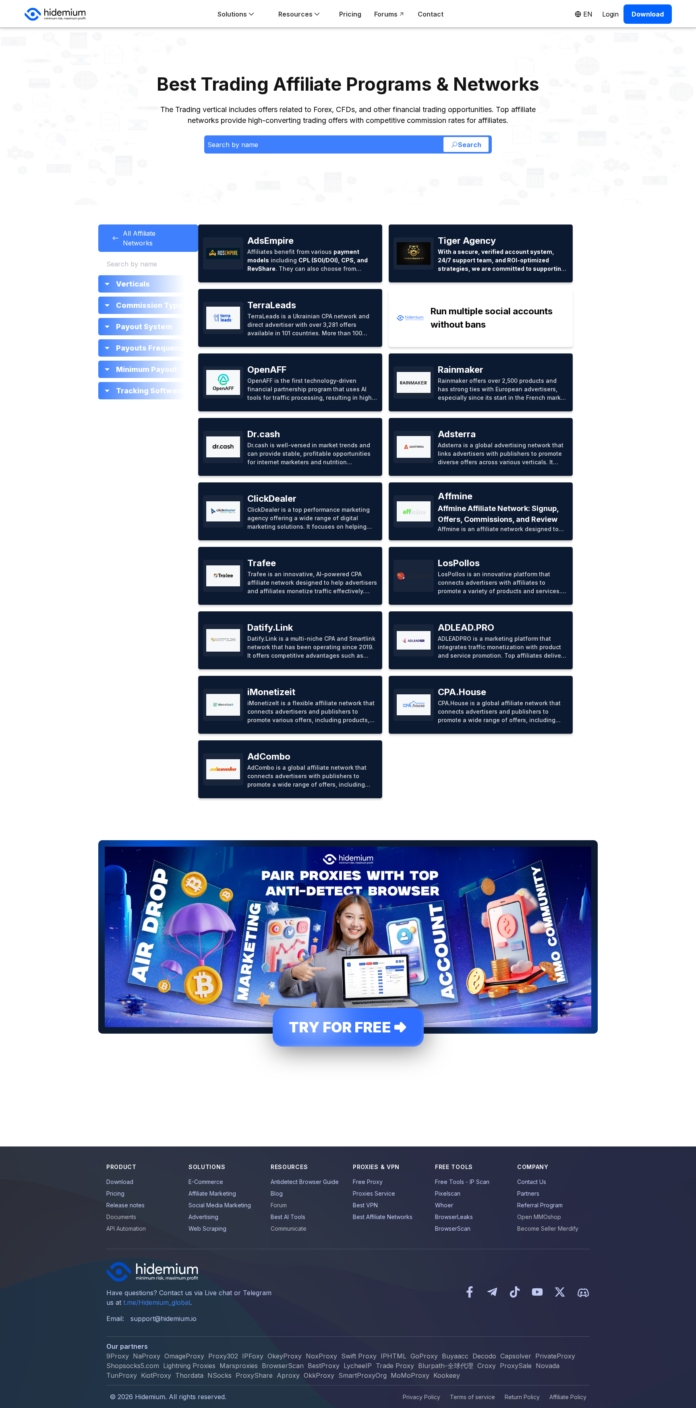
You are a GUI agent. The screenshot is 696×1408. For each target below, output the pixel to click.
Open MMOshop (539, 1216)
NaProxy (146, 1356)
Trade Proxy (395, 1366)
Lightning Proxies (189, 1366)
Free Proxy (368, 1181)
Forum (279, 1205)
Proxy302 (223, 1356)
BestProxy (324, 1366)
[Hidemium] (55, 14)
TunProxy (121, 1375)
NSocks (219, 1375)
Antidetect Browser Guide (305, 1181)
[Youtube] (537, 1292)
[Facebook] (469, 1292)
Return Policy (522, 1396)
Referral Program (540, 1205)
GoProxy (424, 1356)
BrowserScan (452, 1228)
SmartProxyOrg (362, 1375)
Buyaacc (455, 1356)
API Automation (126, 1228)
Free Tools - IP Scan (462, 1181)
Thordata (189, 1375)
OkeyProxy (284, 1356)
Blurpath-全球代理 (445, 1366)
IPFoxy (252, 1356)
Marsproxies (239, 1366)
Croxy (486, 1366)
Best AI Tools (288, 1216)
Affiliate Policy (567, 1396)
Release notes (125, 1205)
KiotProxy (156, 1375)
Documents (121, 1216)
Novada (547, 1366)
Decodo (484, 1356)
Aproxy (288, 1375)
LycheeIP (358, 1366)
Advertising (203, 1216)
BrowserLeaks (454, 1216)
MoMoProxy (410, 1375)
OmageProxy (184, 1356)
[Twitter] (560, 1292)
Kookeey (446, 1375)
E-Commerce (205, 1181)
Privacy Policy (421, 1396)
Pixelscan (447, 1193)
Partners (528, 1193)
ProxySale (516, 1366)
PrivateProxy (555, 1356)
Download (119, 1181)
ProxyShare (254, 1375)
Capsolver (515, 1356)
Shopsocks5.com (132, 1366)
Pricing (115, 1193)
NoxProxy (321, 1356)
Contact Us (531, 1181)
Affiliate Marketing (212, 1193)
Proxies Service (374, 1193)
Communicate (289, 1228)
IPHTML (393, 1356)
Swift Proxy (359, 1356)
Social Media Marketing (219, 1205)
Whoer (444, 1205)
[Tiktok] (514, 1292)
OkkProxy (319, 1375)
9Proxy (117, 1356)
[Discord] (583, 1292)
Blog (277, 1193)
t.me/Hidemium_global (156, 1302)
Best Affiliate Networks (382, 1216)
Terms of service (472, 1396)
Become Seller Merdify (547, 1228)
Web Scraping (207, 1228)
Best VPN (365, 1205)
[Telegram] (492, 1292)
